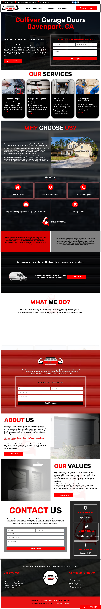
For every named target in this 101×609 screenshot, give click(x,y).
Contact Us (62, 8)
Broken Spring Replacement (83, 99)
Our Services (38, 8)
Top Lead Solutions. (63, 603)
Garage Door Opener (37, 98)
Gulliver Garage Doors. (50, 600)
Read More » (7, 112)
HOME (27, 8)
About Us (51, 8)
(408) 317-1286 (9, 2)
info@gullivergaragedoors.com (26, 2)
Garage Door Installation (58, 99)
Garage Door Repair (12, 98)
